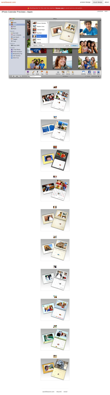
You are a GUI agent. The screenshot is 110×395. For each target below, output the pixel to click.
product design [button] (85, 2)
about (107, 2)
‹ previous (100, 11)
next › (106, 11)
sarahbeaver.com (8, 2)
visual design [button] (97, 2)
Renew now (60, 8)
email (65, 392)
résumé (59, 392)
